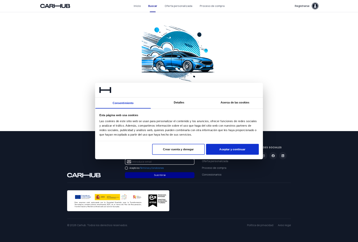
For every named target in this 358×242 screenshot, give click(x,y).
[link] (84, 175)
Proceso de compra (212, 6)
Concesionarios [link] (212, 174)
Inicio (137, 6)
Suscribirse (160, 175)
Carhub (81, 225)
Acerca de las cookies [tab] (235, 102)
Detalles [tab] (179, 102)
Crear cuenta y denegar (178, 149)
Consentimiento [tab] (123, 102)
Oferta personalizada (178, 6)
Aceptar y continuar (232, 149)
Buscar (152, 6)
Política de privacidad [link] (260, 225)
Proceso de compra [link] (214, 168)
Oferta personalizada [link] (215, 161)
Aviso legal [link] (284, 225)
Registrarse (302, 6)
